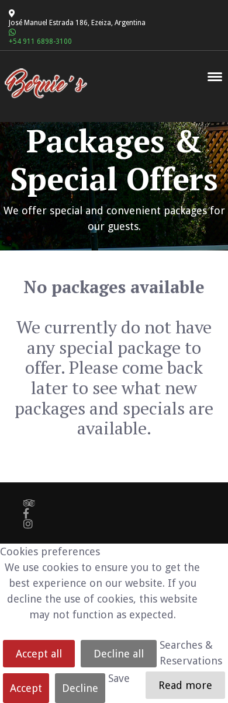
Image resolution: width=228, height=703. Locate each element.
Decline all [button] (119, 654)
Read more (185, 685)
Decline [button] (80, 688)
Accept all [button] (39, 654)
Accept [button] (26, 688)
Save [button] (119, 678)
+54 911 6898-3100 (40, 41)
